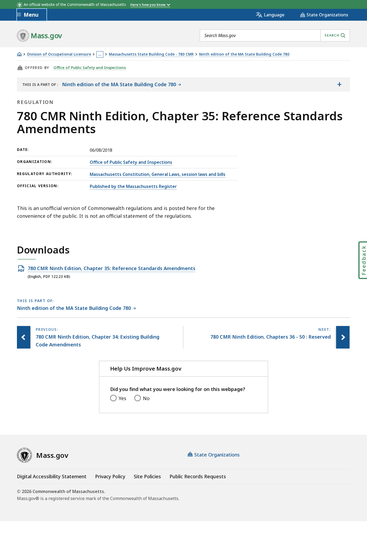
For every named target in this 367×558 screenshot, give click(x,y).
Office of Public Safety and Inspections (89, 67)
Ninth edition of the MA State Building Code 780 (244, 54)
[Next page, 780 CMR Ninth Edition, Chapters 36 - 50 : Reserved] (343, 337)
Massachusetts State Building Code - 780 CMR (151, 54)
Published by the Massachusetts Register (133, 186)
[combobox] (275, 35)
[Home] (19, 54)
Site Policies (147, 476)
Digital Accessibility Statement (52, 476)
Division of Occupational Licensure (59, 54)
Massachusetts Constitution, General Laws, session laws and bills (157, 174)
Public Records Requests (198, 476)
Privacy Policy (110, 476)
